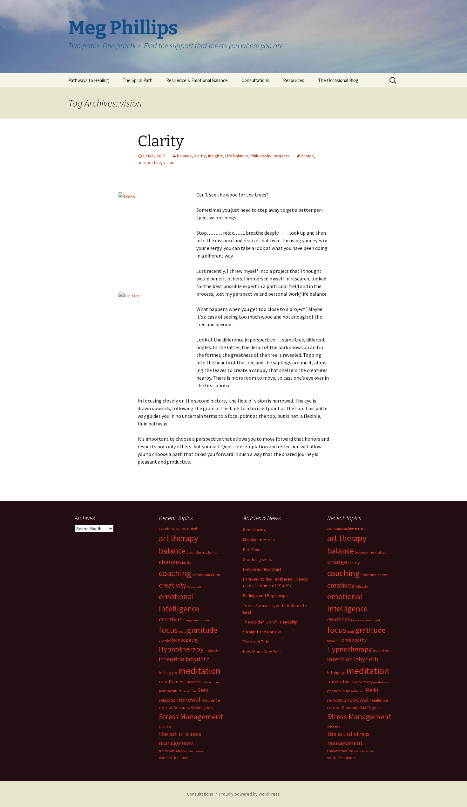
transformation (172, 750)
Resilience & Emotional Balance (197, 80)
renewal (189, 699)
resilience (210, 700)
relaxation (168, 700)
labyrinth (198, 659)
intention (172, 659)
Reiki (203, 690)
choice (307, 156)
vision (168, 162)
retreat (166, 707)
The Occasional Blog (338, 80)
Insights (215, 156)
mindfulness (172, 682)
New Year (194, 681)
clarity (200, 156)
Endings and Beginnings (265, 595)
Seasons (181, 707)
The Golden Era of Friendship (270, 622)
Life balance (236, 156)
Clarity (161, 141)
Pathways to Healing (88, 80)
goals (182, 632)
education (194, 586)
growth (164, 640)
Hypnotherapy (181, 649)
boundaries (196, 552)
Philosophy (260, 156)
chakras (212, 552)
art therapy (178, 538)
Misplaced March (259, 539)
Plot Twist (252, 549)
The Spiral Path (137, 80)
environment (202, 620)
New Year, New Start (262, 569)
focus (168, 629)
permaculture (170, 690)
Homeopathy (184, 640)
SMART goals (202, 707)
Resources (293, 80)
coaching (175, 573)
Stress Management (191, 716)
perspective (149, 162)
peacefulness (212, 682)
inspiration (212, 650)
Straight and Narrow (262, 632)
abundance (166, 529)
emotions (170, 619)
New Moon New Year (262, 651)
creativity (172, 585)
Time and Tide (256, 642)
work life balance (173, 757)
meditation (199, 671)
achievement (186, 528)
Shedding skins (257, 559)
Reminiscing (254, 530)
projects (282, 156)
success (165, 726)
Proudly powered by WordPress (249, 794)
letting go (168, 672)
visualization (195, 751)
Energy (188, 620)
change (169, 562)
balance (184, 156)
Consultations (255, 80)
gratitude (202, 630)
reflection (189, 691)
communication (206, 574)
